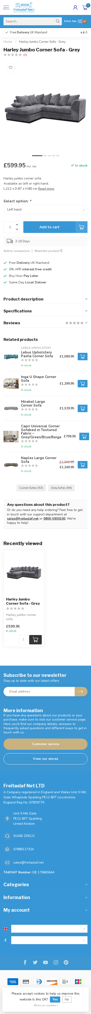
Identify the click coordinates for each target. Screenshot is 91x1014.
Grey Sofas (61, 488)
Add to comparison (17, 251)
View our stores (45, 759)
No (67, 999)
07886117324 (23, 849)
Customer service (45, 744)
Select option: (17, 201)
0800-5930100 (54, 518)
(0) (25, 55)
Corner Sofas (31, 488)
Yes (55, 999)
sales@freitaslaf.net (22, 518)
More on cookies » (46, 1005)
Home (8, 42)
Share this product (47, 251)
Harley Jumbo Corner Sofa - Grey (42, 42)
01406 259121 (24, 836)
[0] (85, 7)
